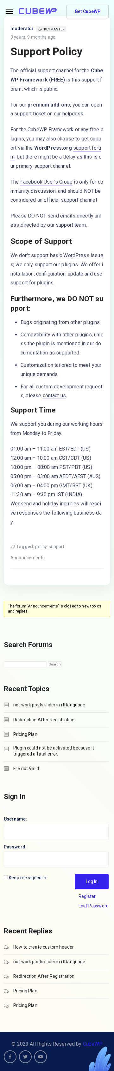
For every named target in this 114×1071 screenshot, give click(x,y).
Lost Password (94, 905)
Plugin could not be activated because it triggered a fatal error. (53, 750)
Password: (15, 846)
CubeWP (93, 1044)
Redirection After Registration (44, 719)
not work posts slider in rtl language (49, 704)
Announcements (27, 557)
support (57, 546)
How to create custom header (43, 947)
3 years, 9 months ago (32, 37)
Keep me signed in (27, 877)
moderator (22, 28)
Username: (15, 818)
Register (87, 896)
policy (41, 546)
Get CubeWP (88, 11)
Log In (92, 881)
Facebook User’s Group (46, 182)
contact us (54, 396)
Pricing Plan (25, 734)
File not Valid (26, 768)
